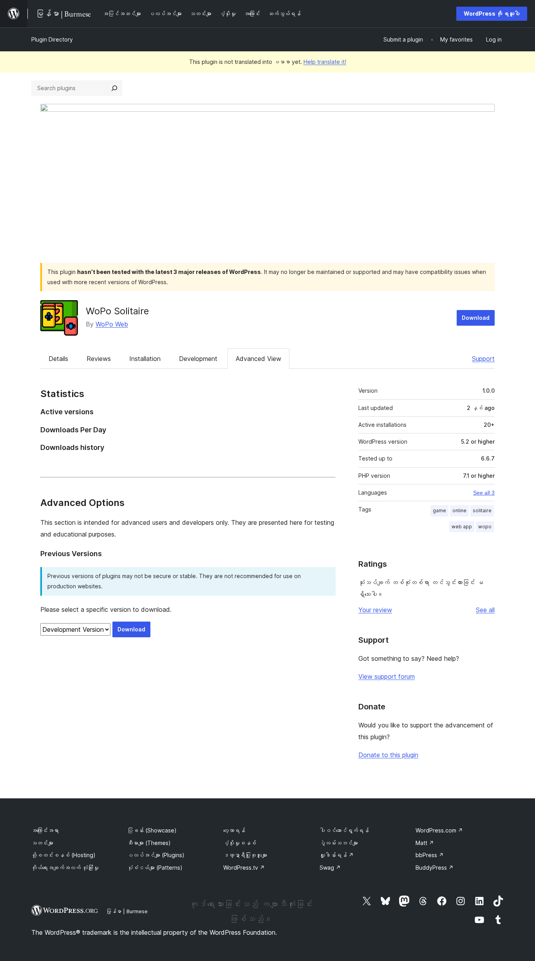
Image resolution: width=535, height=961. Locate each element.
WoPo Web (112, 324)
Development (198, 359)
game (439, 510)
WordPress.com (439, 830)
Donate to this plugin (388, 755)
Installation (145, 359)
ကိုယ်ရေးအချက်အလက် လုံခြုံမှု (65, 867)
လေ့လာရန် (234, 830)
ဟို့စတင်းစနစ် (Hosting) (63, 855)
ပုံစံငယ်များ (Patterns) (155, 867)
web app (462, 526)
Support (483, 359)
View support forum (386, 676)
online (459, 510)
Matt (425, 843)
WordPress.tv (244, 867)
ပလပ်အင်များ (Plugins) (155, 855)
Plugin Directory (52, 39)
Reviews (99, 359)
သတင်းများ (42, 843)
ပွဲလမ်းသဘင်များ (339, 843)
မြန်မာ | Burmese (127, 911)
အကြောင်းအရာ (45, 830)
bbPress (430, 855)
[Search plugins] (114, 88)
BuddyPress (435, 867)
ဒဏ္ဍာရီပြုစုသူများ (245, 855)
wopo (485, 526)
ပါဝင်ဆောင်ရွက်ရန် (344, 830)
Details (58, 359)
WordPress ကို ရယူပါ (492, 13)
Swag (330, 867)
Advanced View (258, 359)
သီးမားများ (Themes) (149, 843)
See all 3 (484, 493)
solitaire (482, 510)
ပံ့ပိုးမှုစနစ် (239, 843)
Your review (375, 610)
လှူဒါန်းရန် (337, 855)
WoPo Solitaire (117, 311)
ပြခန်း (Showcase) (152, 830)
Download (476, 317)
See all (485, 610)
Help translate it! (325, 61)
